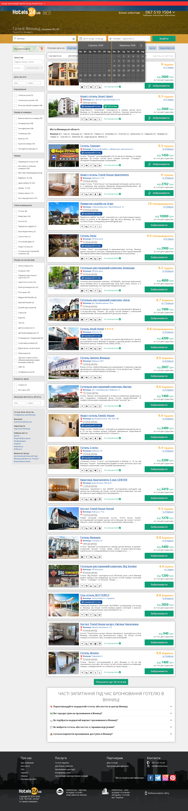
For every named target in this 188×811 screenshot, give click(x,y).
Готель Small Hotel (92, 328)
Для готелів (112, 762)
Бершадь (75, 134)
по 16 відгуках (168, 656)
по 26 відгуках (168, 419)
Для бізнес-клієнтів (64, 766)
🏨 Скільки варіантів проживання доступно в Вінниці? (81, 733)
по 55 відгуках (168, 390)
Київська (18, 449)
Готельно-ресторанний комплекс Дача (105, 300)
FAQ (22, 769)
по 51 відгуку (168, 100)
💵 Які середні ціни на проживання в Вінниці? (76, 713)
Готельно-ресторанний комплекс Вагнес (106, 386)
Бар (65, 134)
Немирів (160, 134)
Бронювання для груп (65, 769)
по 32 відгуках (168, 332)
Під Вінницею (20, 441)
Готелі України (62, 762)
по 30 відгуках (168, 271)
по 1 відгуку (169, 570)
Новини (24, 776)
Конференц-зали (63, 772)
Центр (17, 435)
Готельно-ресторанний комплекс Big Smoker (108, 566)
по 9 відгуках (168, 207)
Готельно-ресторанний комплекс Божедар (107, 267)
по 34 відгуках (168, 178)
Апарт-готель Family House (97, 415)
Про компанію (27, 762)
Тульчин (64, 136)
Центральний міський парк (26, 456)
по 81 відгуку (168, 239)
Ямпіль (101, 136)
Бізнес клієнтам (129, 13)
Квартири (71, 48)
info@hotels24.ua (159, 766)
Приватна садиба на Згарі (96, 203)
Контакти (25, 766)
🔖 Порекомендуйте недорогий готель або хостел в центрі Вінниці (89, 706)
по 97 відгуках (168, 541)
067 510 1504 (158, 12)
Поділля (17, 443)
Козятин (122, 134)
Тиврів (53, 136)
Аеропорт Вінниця (22, 428)
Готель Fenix (88, 235)
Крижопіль (135, 134)
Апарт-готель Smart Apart (96, 96)
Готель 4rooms (89, 653)
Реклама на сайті (29, 779)
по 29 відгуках (168, 451)
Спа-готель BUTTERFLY (94, 595)
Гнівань (97, 134)
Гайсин (86, 134)
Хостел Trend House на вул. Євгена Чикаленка (109, 624)
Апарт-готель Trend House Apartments (104, 174)
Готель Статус (89, 447)
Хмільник (76, 136)
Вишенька (18, 446)
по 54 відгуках (168, 149)
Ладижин (149, 134)
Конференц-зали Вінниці (25, 415)
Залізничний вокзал (23, 422)
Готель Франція (90, 537)
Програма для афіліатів (118, 766)
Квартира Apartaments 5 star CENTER (103, 479)
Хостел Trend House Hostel (97, 508)
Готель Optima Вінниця (95, 357)
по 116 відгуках (167, 303)
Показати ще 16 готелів (111, 682)
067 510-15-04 (158, 762)
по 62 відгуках (168, 361)
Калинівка (109, 134)
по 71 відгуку (168, 68)
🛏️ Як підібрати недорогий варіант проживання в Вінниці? (84, 720)
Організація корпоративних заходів (71, 776)
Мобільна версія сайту (158, 793)
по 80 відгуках (168, 598)
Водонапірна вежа (22, 438)
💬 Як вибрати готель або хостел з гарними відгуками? (82, 727)
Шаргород (89, 136)
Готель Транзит (90, 145)
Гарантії (24, 772)
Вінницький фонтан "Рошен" (26, 458)
